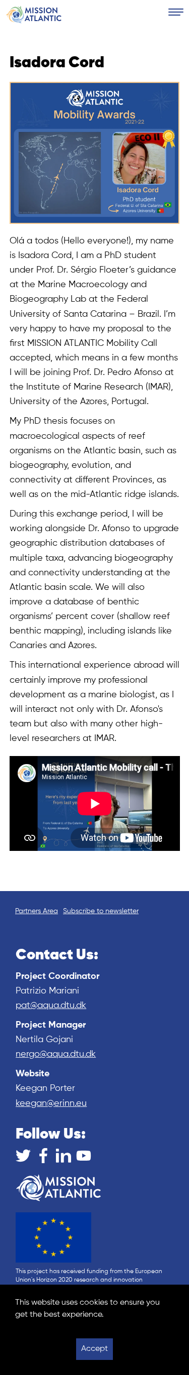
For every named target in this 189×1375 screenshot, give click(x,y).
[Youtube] (83, 1155)
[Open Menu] (175, 13)
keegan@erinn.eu (51, 1103)
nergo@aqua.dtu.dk (56, 1054)
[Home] (34, 14)
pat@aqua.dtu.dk (51, 1005)
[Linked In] (63, 1155)
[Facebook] (43, 1155)
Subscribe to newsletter (101, 911)
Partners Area (36, 911)
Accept (94, 1349)
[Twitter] (23, 1155)
